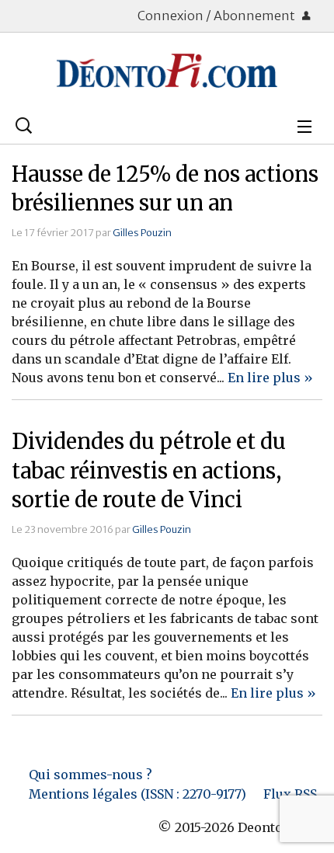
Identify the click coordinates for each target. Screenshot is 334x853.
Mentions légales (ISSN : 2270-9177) (137, 794)
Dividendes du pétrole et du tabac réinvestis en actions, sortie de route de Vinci (149, 471)
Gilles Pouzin (142, 232)
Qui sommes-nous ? (90, 774)
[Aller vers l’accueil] (167, 70)
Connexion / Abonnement (217, 15)
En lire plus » (270, 377)
